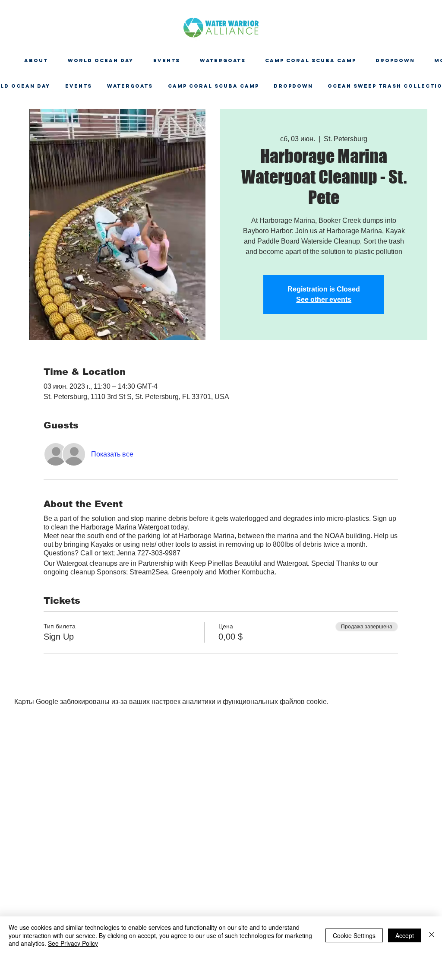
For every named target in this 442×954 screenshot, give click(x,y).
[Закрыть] (431, 935)
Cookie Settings (354, 935)
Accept (404, 935)
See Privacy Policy (73, 943)
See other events (323, 299)
